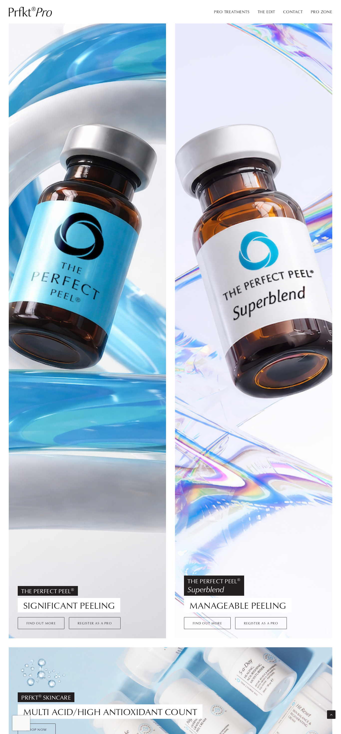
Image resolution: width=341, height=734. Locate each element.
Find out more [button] (41, 623)
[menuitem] (233, 11)
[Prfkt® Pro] (30, 12)
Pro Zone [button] (321, 11)
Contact (293, 11)
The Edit (266, 11)
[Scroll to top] (331, 714)
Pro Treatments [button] (231, 11)
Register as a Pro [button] (95, 623)
